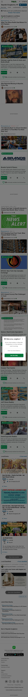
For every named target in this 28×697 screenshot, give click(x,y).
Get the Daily (14, 355)
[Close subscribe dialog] (22, 339)
